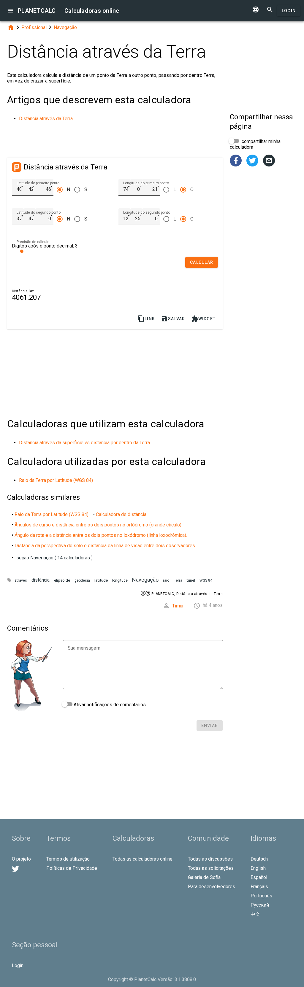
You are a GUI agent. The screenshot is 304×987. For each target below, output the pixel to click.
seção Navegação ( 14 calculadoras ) (54, 558)
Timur (178, 606)
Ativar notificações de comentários (109, 704)
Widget (203, 318)
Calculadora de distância (121, 514)
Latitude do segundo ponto (39, 212)
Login (289, 10)
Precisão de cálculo (33, 242)
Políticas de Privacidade (71, 868)
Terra (178, 580)
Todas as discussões (210, 859)
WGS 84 (206, 580)
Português (261, 896)
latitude (101, 580)
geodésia (82, 580)
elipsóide (62, 580)
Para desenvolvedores (211, 886)
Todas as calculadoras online (142, 859)
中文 (255, 914)
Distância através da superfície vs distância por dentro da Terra (84, 442)
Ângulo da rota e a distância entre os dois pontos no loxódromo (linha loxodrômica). (101, 535)
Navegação (65, 27)
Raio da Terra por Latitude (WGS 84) (56, 480)
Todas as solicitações (211, 868)
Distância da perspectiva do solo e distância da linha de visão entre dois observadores (105, 545)
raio (166, 580)
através (21, 580)
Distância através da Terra (46, 118)
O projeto (21, 859)
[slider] (45, 251)
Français (259, 886)
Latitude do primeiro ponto (38, 183)
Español (259, 877)
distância (40, 580)
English (258, 868)
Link (146, 318)
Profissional (34, 27)
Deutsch (259, 859)
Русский (260, 905)
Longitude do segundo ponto (146, 212)
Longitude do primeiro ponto (146, 183)
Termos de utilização (68, 859)
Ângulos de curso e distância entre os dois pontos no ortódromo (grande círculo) (98, 525)
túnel (191, 580)
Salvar (173, 318)
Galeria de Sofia (204, 877)
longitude (120, 580)
